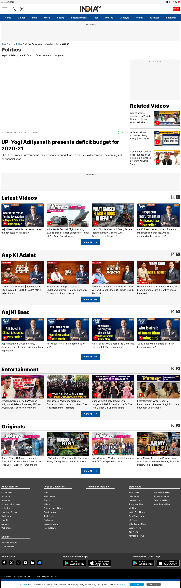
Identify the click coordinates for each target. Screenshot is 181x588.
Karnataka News (136, 536)
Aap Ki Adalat (18, 255)
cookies (122, 584)
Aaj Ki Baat (15, 312)
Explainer (171, 17)
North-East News (137, 512)
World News (49, 496)
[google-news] (39, 562)
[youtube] (25, 562)
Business (154, 17)
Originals (59, 55)
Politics (19, 44)
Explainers (48, 520)
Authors (4, 524)
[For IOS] (168, 563)
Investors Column (9, 512)
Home (8, 17)
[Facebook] (4, 562)
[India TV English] (90, 9)
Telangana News (162, 500)
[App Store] (99, 563)
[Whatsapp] (117, 132)
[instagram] (18, 562)
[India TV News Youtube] (179, 2)
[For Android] (143, 563)
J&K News (133, 532)
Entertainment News (53, 508)
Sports (60, 17)
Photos (109, 17)
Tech (96, 17)
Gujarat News (135, 528)
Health (139, 17)
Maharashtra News (163, 492)
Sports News (50, 512)
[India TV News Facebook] (173, 2)
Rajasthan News (161, 496)
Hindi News (6, 516)
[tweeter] (11, 562)
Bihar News (134, 492)
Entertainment (79, 17)
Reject (153, 584)
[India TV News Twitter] (176, 2)
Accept (137, 584)
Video (11, 44)
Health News (50, 528)
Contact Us (6, 492)
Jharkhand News (136, 504)
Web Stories (6, 528)
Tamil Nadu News (137, 516)
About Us (5, 496)
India (34, 17)
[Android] (170, 2)
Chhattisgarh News (137, 524)
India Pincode (7, 546)
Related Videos (149, 106)
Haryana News (135, 500)
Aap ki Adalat (8, 55)
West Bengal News (162, 504)
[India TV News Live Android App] (74, 563)
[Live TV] (176, 9)
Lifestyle (124, 17)
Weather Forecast (9, 542)
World (47, 17)
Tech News (49, 516)
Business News (51, 524)
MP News (133, 508)
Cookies (24, 584)
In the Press (6, 508)
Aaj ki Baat (26, 55)
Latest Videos (19, 198)
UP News (133, 520)
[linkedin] (32, 562)
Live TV (4, 520)
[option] (22, 218)
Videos (21, 17)
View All (88, 242)
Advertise (5, 500)
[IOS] (167, 2)
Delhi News (134, 496)
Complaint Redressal (10, 504)
